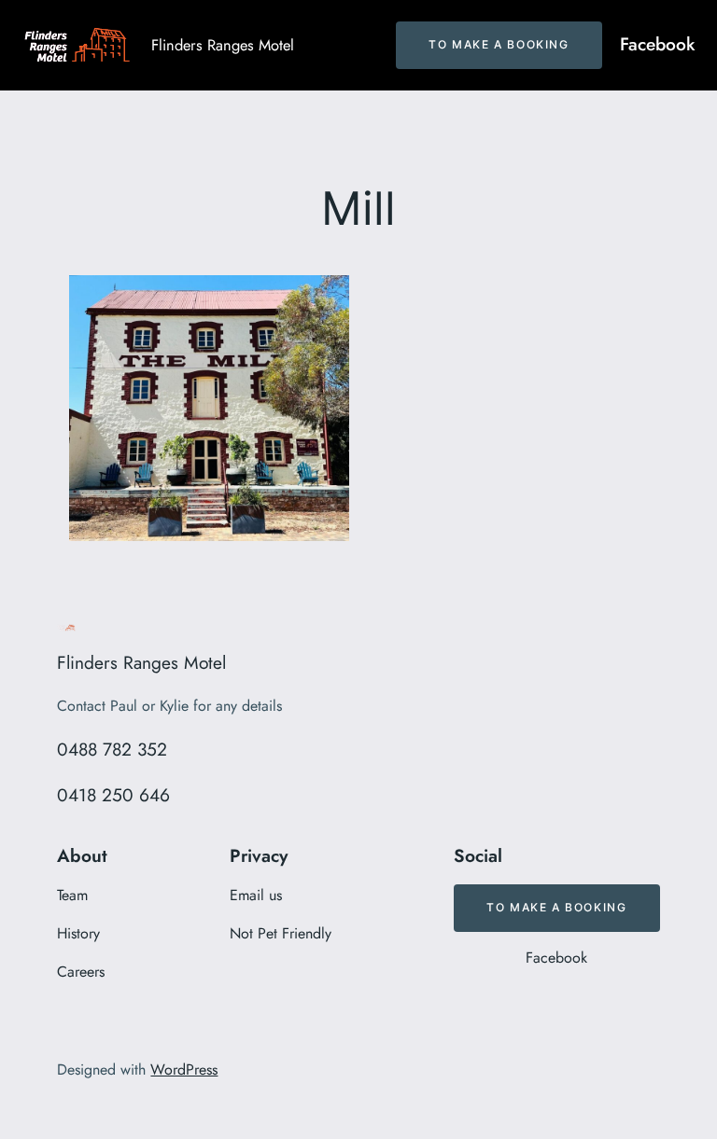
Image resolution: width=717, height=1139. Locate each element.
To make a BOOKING (499, 44)
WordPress (184, 1069)
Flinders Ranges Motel (222, 45)
